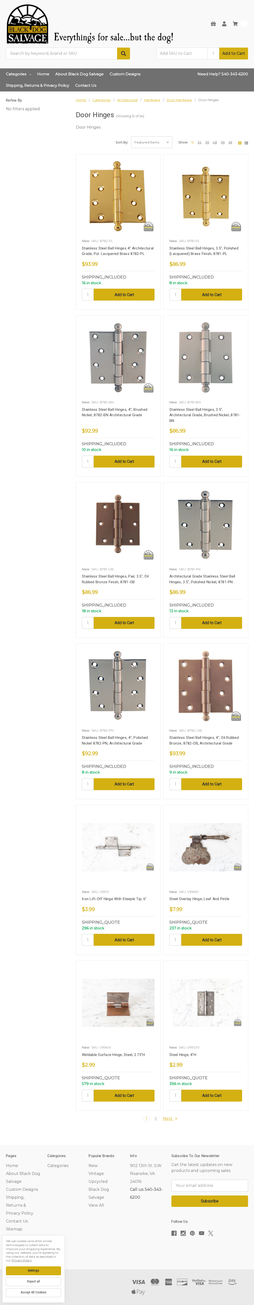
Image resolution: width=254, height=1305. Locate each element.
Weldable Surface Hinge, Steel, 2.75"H (113, 1055)
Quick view (118, 198)
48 (215, 142)
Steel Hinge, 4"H (182, 1055)
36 (207, 142)
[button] (209, 1248)
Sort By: (122, 142)
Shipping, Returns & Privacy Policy (37, 85)
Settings (33, 1270)
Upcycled (98, 1181)
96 (223, 142)
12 (192, 142)
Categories (16, 74)
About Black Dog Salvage (79, 74)
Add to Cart (233, 53)
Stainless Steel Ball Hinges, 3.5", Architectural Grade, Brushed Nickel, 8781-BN (205, 415)
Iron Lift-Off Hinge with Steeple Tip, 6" (114, 899)
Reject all (33, 1281)
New (93, 1165)
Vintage (96, 1173)
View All (96, 1205)
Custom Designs (125, 74)
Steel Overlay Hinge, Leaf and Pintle (199, 899)
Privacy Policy (22, 1260)
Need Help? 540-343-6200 (222, 74)
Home (43, 74)
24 (199, 142)
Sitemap (14, 1229)
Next (168, 1119)
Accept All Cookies (33, 1292)
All (230, 142)
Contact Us (85, 85)
